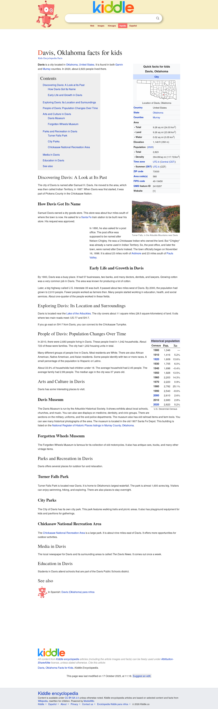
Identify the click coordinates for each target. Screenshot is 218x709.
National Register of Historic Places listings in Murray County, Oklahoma (93, 425)
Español (133, 25)
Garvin (119, 64)
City (156, 76)
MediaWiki (89, 700)
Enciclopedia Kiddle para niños (112, 704)
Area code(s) (141, 176)
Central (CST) (168, 161)
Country (138, 107)
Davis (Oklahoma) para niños (77, 592)
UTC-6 (156, 161)
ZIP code (138, 171)
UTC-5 (156, 166)
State (136, 112)
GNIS (136, 185)
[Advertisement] (109, 38)
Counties (138, 117)
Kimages (112, 25)
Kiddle (41, 704)
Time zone (139, 161)
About (64, 704)
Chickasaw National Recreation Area (64, 533)
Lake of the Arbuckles (78, 313)
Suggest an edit (141, 676)
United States (86, 64)
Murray (156, 117)
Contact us (87, 704)
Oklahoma (158, 112)
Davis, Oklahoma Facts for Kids (55, 667)
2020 (150, 147)
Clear (151, 18)
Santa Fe (86, 217)
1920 (156, 359)
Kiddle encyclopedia (67, 659)
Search (158, 18)
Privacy (74, 704)
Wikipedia (43, 700)
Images (101, 25)
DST (149, 166)
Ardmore (136, 253)
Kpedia (123, 25)
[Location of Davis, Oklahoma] (157, 89)
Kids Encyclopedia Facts (50, 58)
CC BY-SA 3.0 (72, 697)
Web (92, 25)
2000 (156, 395)
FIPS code (139, 181)
